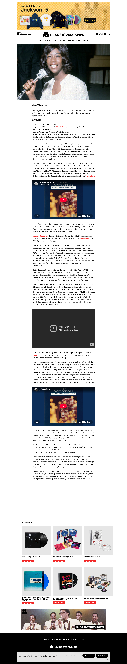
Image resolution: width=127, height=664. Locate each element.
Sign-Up (85, 40)
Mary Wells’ (84, 238)
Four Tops (37, 355)
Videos (78, 40)
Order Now (28, 561)
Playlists (70, 40)
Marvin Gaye (61, 127)
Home (40, 40)
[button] (36, 544)
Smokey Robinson (40, 236)
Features (62, 40)
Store (54, 40)
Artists (47, 40)
